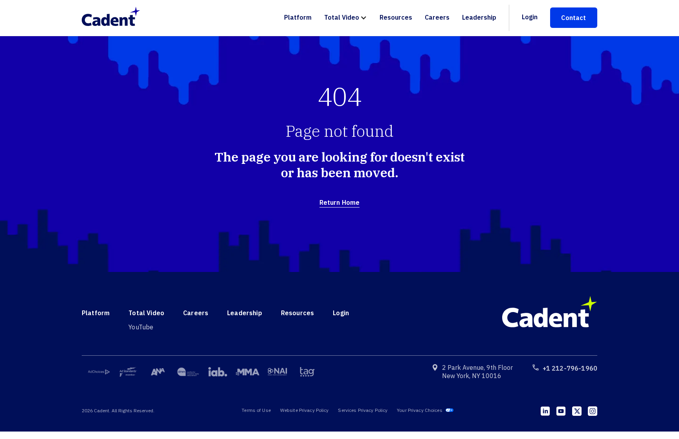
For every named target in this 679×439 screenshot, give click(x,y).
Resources (396, 17)
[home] (115, 18)
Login (530, 17)
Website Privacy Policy (304, 410)
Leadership (479, 17)
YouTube (140, 327)
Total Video (341, 17)
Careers (437, 17)
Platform (298, 17)
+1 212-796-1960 (570, 368)
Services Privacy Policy (362, 410)
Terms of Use (256, 410)
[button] (345, 18)
